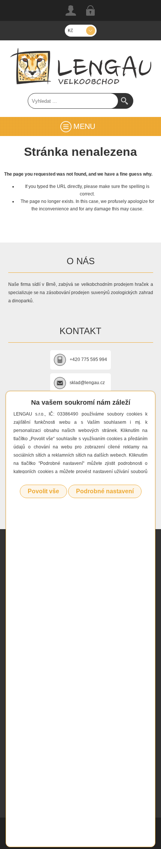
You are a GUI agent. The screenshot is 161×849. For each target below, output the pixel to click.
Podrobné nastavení (105, 491)
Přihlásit (90, 10)
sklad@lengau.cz (87, 382)
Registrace (71, 10)
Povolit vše (43, 491)
